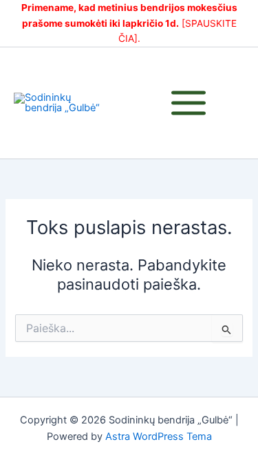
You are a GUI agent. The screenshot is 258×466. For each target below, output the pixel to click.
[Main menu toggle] (188, 103)
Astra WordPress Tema (158, 436)
